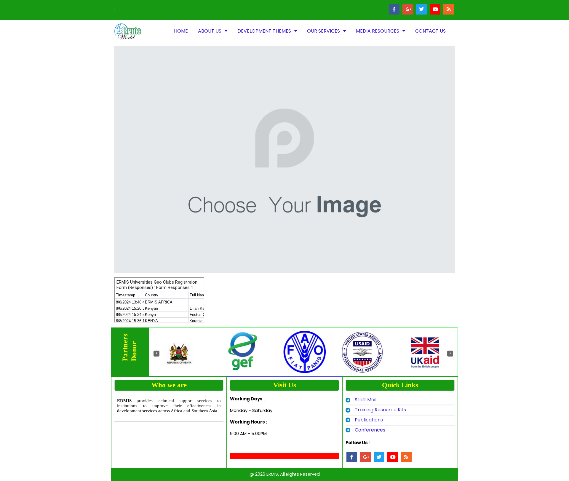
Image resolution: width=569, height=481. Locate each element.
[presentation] (156, 354)
